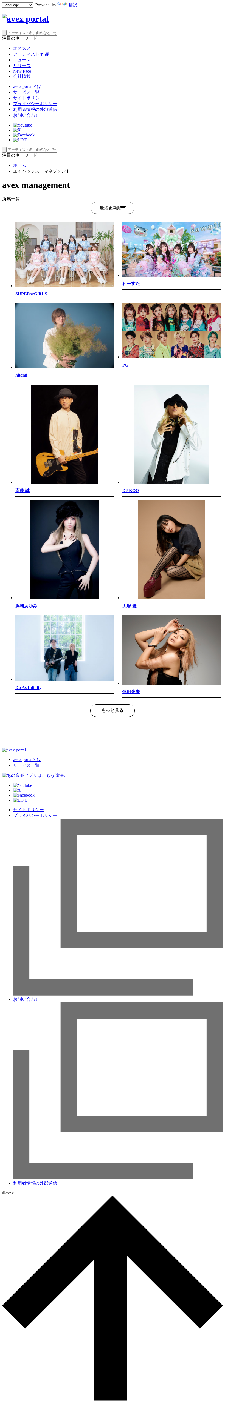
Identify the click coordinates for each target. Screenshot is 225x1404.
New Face (22, 71)
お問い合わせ (26, 115)
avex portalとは (27, 86)
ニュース (22, 60)
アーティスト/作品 (31, 54)
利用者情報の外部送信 (35, 109)
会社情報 (22, 76)
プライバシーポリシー (35, 103)
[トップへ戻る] (112, 1399)
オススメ (22, 48)
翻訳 (72, 4)
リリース (22, 65)
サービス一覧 (26, 92)
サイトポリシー (28, 98)
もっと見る (112, 710)
